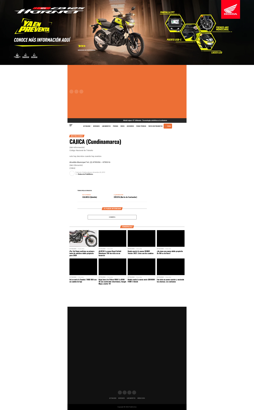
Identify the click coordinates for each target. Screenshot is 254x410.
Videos (122, 126)
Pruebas (115, 126)
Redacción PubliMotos (85, 174)
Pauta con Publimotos (155, 126)
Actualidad (86, 126)
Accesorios (130, 126)
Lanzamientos (106, 126)
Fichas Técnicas (141, 126)
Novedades (96, 126)
